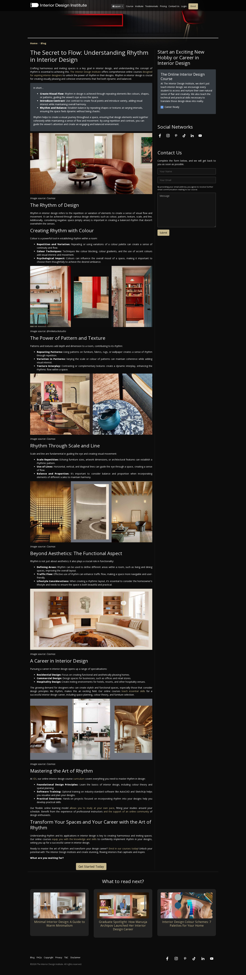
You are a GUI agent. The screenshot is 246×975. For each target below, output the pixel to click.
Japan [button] (117, 6)
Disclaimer (75, 957)
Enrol (193, 6)
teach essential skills (133, 691)
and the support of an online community (126, 811)
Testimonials (151, 6)
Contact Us (174, 6)
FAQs (39, 957)
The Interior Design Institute (85, 71)
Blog (43, 43)
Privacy (58, 957)
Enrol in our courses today (123, 848)
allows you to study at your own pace (92, 808)
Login (184, 6)
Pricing (163, 6)
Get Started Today (91, 866)
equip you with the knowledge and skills (74, 839)
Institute (139, 6)
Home (33, 43)
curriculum (79, 778)
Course (129, 6)
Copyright (48, 957)
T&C (66, 957)
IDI (34, 778)
